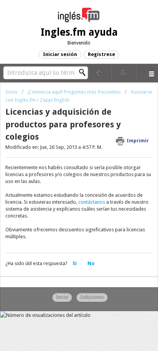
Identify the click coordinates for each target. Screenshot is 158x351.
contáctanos (91, 202)
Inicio (12, 92)
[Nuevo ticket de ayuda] (99, 72)
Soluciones (92, 297)
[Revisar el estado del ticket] (124, 72)
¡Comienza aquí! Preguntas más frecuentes (74, 92)
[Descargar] (65, 169)
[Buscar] (84, 72)
